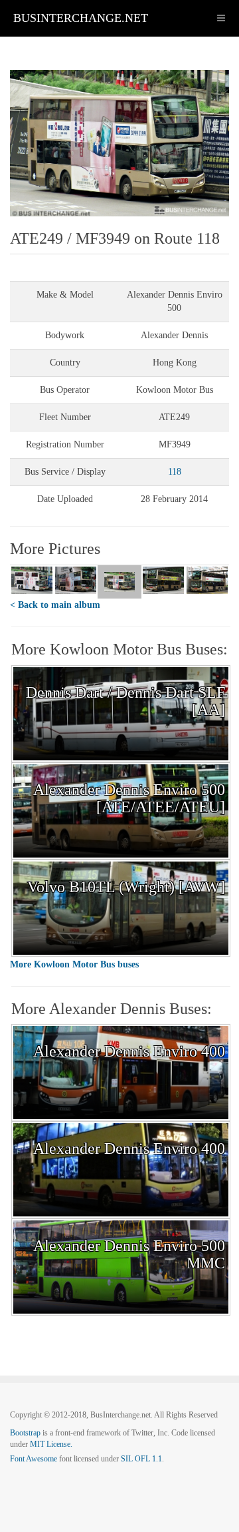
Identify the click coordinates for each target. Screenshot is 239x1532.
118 (174, 472)
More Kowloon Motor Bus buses (74, 964)
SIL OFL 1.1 (141, 1458)
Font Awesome (33, 1458)
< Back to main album (55, 605)
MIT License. (51, 1444)
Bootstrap (25, 1432)
